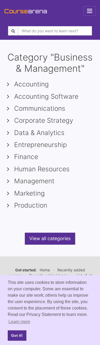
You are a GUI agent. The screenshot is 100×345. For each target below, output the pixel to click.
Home (45, 270)
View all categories (50, 238)
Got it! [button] (17, 335)
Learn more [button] (19, 321)
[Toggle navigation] (89, 11)
